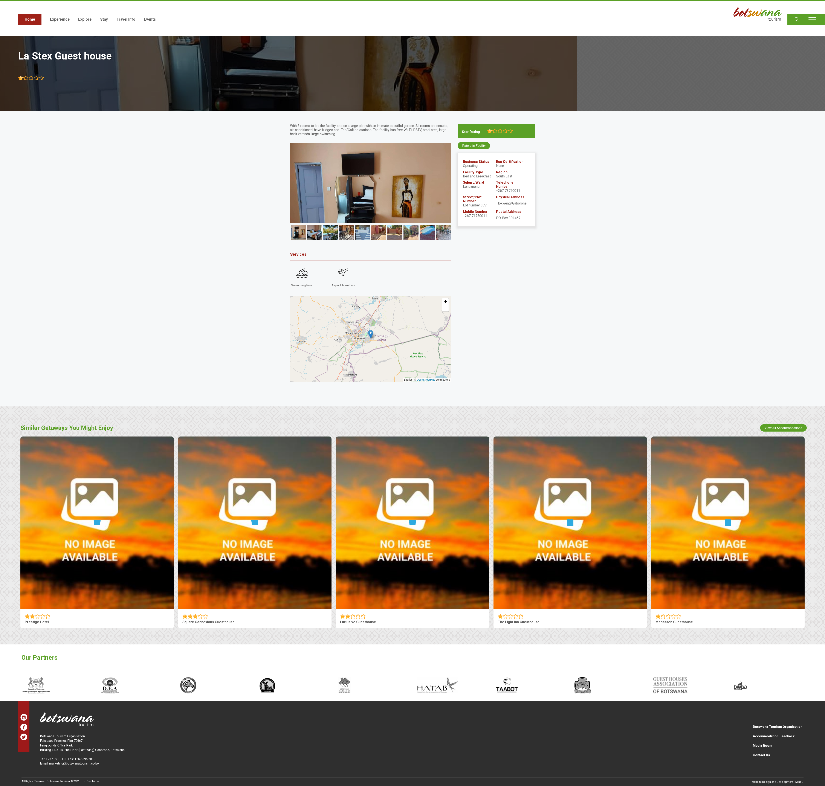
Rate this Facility (474, 146)
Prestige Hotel (37, 622)
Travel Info (125, 19)
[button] (370, 334)
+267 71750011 (475, 216)
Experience (60, 19)
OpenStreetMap (426, 379)
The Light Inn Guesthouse (518, 622)
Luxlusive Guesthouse (358, 622)
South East (504, 176)
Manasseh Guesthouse (674, 622)
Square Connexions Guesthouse (208, 622)
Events (150, 19)
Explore (85, 19)
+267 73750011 (508, 191)
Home (30, 19)
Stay (104, 19)
